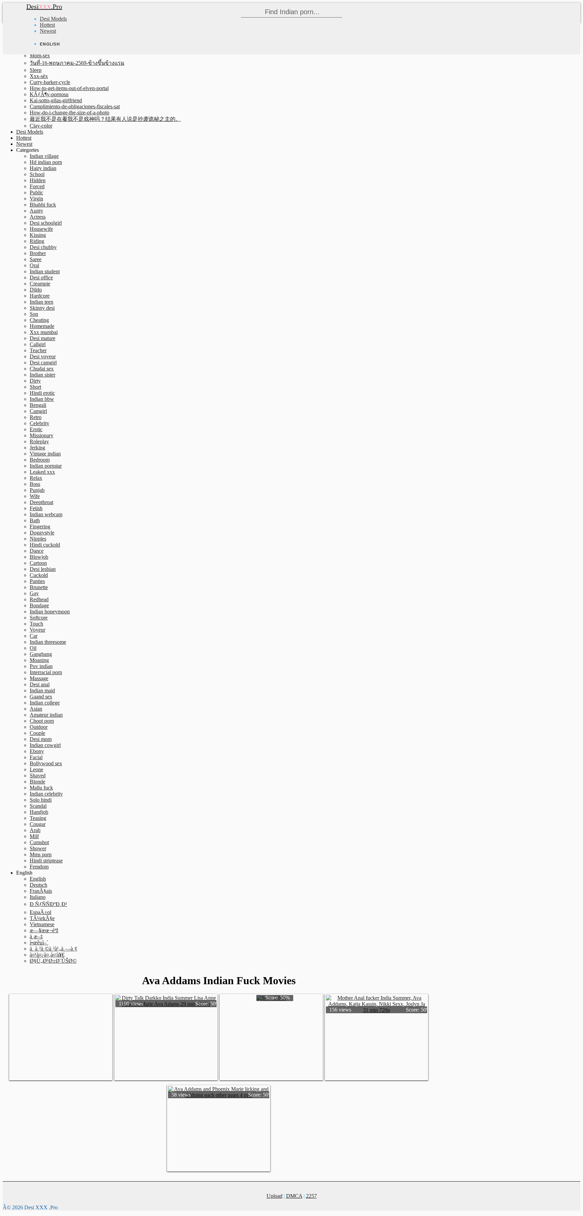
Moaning (39, 660)
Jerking (37, 447)
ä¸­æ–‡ (36, 936)
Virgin (36, 198)
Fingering (40, 526)
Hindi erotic (42, 393)
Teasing (38, 818)
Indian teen (41, 302)
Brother (38, 253)
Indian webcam (46, 514)
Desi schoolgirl (46, 223)
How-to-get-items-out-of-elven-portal (69, 88)
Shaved (38, 775)
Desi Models (53, 19)
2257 (311, 1196)
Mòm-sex (40, 55)
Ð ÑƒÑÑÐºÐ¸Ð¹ (48, 904)
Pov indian (41, 666)
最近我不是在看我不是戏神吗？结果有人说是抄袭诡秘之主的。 (105, 119)
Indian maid (42, 690)
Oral (34, 265)
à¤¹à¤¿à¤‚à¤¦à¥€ (47, 955)
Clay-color (41, 126)
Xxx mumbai (44, 332)
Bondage (39, 605)
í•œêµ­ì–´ (39, 942)
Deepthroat (41, 502)
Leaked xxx (42, 472)
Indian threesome (48, 642)
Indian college (45, 703)
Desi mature (42, 338)
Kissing (38, 235)
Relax (36, 478)
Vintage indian (45, 454)
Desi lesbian (43, 569)
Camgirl (38, 411)
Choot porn (42, 721)
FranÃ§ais (41, 891)
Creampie (40, 283)
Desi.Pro (44, 6)
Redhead (39, 599)
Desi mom (41, 739)
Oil (33, 648)
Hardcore (40, 296)
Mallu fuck (41, 788)
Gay (34, 593)
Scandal (38, 806)
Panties (37, 581)
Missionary (41, 435)
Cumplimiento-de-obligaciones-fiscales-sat (75, 106)
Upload (274, 1196)
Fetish (36, 508)
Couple (37, 733)
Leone (36, 769)
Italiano (38, 897)
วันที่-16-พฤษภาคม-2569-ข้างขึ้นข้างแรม (77, 63)
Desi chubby (43, 247)
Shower (38, 848)
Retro (35, 417)
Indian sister (42, 375)
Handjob (39, 812)
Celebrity (39, 423)
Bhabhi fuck (43, 205)
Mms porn (41, 854)
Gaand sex (41, 696)
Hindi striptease (46, 860)
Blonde (37, 781)
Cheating (39, 320)
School (37, 174)
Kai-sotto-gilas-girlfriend (56, 100)
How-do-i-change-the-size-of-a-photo (69, 112)
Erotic (36, 429)
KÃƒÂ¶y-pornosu (49, 94)
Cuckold (39, 575)
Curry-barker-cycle (50, 82)
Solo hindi (41, 800)
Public (36, 192)
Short (35, 387)
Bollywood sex (46, 763)
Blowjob (39, 557)
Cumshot (39, 842)
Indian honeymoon (50, 611)
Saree (35, 259)
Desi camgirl (43, 362)
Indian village (44, 156)
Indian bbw (42, 399)
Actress (38, 217)
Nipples (38, 539)
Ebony (37, 751)
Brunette (39, 587)
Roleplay (39, 441)
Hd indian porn (46, 162)
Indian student (45, 271)
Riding (37, 241)
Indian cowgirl (45, 745)
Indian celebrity (46, 794)
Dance (37, 551)
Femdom (39, 866)
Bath (35, 520)
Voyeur (37, 630)
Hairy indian (43, 168)
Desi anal (40, 684)
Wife (35, 496)
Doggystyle (42, 532)
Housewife (41, 229)
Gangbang (41, 654)
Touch (36, 624)
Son (34, 314)
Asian (36, 709)
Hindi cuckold (45, 545)
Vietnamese (42, 924)
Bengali (38, 405)
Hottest (47, 25)
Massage (39, 678)
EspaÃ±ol (40, 912)
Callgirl (38, 344)
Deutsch (38, 885)
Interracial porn (46, 672)
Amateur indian (46, 715)
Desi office (41, 277)
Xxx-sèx (39, 76)
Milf (34, 836)
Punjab (37, 490)
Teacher (38, 350)
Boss (35, 484)
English (38, 879)
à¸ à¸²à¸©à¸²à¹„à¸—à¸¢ (53, 948)
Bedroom (40, 460)
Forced (37, 186)
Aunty (36, 211)
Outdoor (39, 727)
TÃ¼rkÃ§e (42, 918)
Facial (36, 757)
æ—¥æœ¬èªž (44, 930)
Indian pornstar (46, 466)
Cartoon (38, 563)
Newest (48, 31)
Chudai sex (42, 368)
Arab (35, 830)
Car (33, 636)
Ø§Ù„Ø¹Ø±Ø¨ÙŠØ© (53, 961)
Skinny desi (42, 308)
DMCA (294, 1196)
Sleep (35, 70)
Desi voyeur (43, 356)
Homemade (42, 326)
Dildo (36, 290)
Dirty (35, 381)
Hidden (38, 180)
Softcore (39, 617)
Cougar (38, 824)
